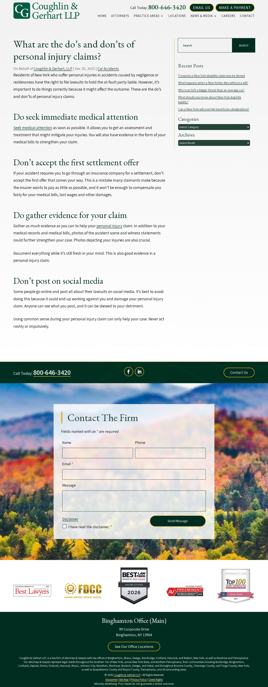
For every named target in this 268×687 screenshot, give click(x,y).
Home (102, 15)
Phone (140, 442)
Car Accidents (108, 68)
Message (69, 485)
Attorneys (120, 15)
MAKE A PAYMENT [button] (235, 7)
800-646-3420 (167, 7)
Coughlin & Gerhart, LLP (53, 68)
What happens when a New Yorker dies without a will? (213, 83)
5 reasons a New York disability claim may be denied (211, 76)
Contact (247, 15)
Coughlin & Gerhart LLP (126, 675)
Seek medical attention (32, 127)
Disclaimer (70, 519)
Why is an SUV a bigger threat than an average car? (211, 90)
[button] (264, 656)
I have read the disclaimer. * (90, 526)
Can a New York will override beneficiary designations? (213, 109)
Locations (177, 15)
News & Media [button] (202, 15)
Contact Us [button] (239, 372)
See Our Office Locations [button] (134, 646)
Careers (228, 15)
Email (67, 463)
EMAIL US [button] (201, 7)
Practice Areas (147, 15)
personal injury (109, 225)
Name (66, 442)
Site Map (124, 679)
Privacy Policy (138, 679)
